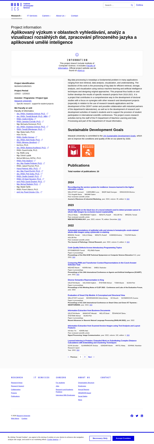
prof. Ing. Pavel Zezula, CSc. (28, 192)
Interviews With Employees (65, 395)
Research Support (17, 386)
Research (17, 377)
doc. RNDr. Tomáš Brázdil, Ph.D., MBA (32, 116)
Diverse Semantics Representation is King (86, 280)
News (80, 400)
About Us (84, 377)
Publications (15, 396)
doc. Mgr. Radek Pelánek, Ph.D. (29, 163)
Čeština (139, 5)
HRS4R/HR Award (84, 393)
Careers (61, 377)
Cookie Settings (52, 439)
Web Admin (15, 418)
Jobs (57, 386)
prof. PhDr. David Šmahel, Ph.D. (29, 182)
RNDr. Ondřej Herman (25, 137)
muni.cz (80, 70)
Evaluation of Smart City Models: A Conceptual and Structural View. (96, 295)
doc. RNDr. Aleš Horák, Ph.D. (28, 140)
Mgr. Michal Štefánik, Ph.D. (27, 184)
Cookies (24, 418)
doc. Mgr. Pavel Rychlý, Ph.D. (28, 171)
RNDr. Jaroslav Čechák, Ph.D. (29, 122)
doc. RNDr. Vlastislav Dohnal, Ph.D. (31, 114)
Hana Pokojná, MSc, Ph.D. (27, 169)
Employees (82, 386)
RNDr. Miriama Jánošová (27, 142)
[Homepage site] (22, 6)
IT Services (41, 377)
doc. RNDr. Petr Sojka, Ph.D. (28, 174)
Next (90, 357)
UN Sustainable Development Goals (119, 136)
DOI (128, 199)
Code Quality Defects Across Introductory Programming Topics (95, 248)
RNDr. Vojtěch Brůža (25, 119)
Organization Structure (86, 383)
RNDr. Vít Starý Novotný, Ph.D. (29, 179)
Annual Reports (83, 389)
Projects (14, 393)
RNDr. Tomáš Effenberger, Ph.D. (30, 129)
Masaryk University (23, 101)
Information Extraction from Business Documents (89, 310)
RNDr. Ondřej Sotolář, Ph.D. (28, 176)
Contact (105, 377)
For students (60, 383)
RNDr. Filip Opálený (25, 161)
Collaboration (16, 389)
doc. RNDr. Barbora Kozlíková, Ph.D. (31, 148)
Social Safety (82, 396)
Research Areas (16, 383)
